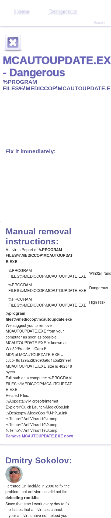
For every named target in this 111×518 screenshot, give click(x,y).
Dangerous (63, 11)
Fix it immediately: (30, 151)
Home (22, 11)
